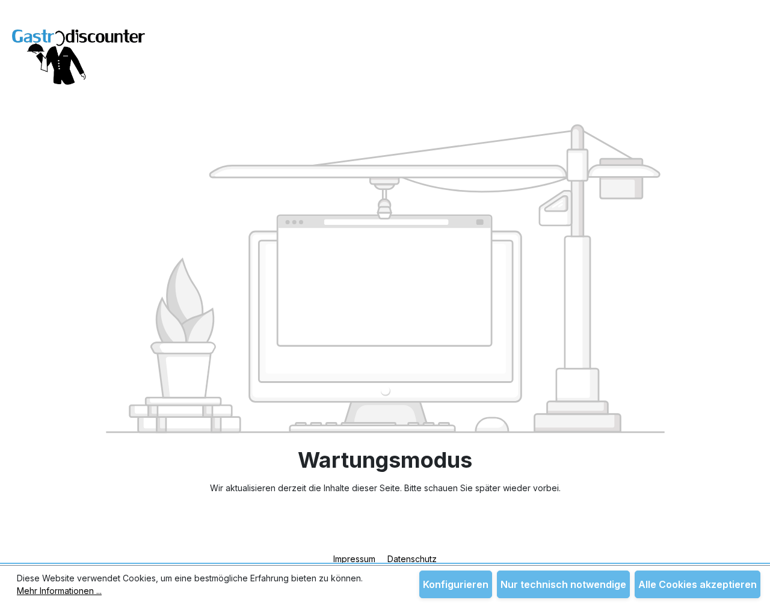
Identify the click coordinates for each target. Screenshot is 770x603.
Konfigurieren (455, 584)
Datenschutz (412, 559)
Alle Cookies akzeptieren (697, 584)
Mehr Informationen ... (59, 591)
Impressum (355, 559)
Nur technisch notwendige (563, 584)
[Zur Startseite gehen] (78, 49)
